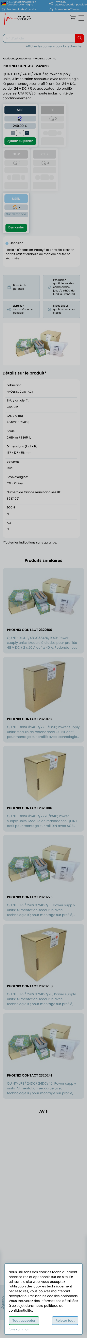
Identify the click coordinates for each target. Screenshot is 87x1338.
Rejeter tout (65, 1320)
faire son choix (19, 1330)
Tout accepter (23, 1320)
